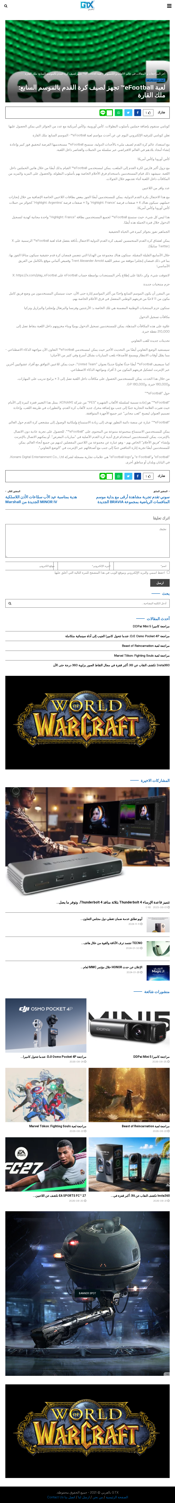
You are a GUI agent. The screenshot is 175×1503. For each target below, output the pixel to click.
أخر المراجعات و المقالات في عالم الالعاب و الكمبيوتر (134, 73)
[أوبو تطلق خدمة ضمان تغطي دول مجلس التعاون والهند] (158, 924)
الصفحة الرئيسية (117, 1497)
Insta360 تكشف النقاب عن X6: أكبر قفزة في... (140, 1195)
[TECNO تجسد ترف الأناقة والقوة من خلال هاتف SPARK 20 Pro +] (158, 948)
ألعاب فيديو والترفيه (155, 80)
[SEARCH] (10, 603)
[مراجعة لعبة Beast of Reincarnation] (129, 1095)
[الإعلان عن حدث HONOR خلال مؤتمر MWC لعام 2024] (158, 973)
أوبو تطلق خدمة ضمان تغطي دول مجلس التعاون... (111, 919)
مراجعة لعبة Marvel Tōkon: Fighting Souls (142, 655)
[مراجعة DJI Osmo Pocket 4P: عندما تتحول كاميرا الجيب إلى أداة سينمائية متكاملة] (45, 1025)
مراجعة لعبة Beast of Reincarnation (146, 645)
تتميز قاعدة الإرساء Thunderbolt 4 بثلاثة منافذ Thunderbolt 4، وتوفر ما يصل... (113, 902)
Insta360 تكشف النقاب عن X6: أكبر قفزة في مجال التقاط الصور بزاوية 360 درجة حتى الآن (111, 665)
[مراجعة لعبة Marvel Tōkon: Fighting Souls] (45, 1095)
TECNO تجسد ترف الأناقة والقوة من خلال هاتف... (111, 943)
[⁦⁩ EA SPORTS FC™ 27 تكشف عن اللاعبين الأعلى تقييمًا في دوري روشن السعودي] (45, 1164)
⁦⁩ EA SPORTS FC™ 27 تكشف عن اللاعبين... (59, 1195)
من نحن (98, 1497)
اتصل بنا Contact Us (61, 1497)
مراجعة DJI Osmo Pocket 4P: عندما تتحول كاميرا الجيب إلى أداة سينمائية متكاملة (117, 636)
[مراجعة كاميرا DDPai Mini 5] (129, 1025)
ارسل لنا (84, 1497)
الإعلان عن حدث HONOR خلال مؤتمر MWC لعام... (111, 967)
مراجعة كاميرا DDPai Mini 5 (151, 626)
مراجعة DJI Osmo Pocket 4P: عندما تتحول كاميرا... (53, 1056)
